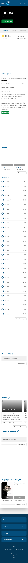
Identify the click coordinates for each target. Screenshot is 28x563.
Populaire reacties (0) (10, 431)
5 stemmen (4, 38)
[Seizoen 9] (14, 218)
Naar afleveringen (20, 319)
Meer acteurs (21, 173)
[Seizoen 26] (14, 296)
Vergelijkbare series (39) (11, 480)
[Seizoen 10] (14, 223)
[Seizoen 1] (14, 182)
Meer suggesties (20, 504)
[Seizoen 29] (14, 309)
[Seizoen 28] (14, 305)
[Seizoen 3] (14, 191)
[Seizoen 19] (14, 264)
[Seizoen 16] (14, 250)
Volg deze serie (8, 21)
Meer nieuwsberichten (19, 427)
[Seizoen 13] (14, 236)
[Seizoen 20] (14, 268)
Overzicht (5, 30)
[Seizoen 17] (14, 254)
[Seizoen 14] (14, 241)
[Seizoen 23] (14, 282)
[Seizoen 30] (14, 314)
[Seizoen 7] (14, 209)
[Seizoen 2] (14, 186)
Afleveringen (22, 30)
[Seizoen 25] (14, 291)
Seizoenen (5, 177)
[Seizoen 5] (14, 200)
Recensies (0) (7, 354)
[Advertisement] (14, 55)
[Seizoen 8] (14, 213)
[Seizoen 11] (14, 227)
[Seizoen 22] (14, 277)
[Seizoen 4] (14, 195)
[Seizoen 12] (14, 232)
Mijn (8, 3)
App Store (9, 549)
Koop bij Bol (5, 112)
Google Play (20, 549)
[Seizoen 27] (14, 300)
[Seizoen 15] (14, 245)
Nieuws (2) (5, 398)
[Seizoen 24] (14, 286)
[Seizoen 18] (14, 259)
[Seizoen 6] (14, 204)
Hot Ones (7, 13)
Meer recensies (21, 363)
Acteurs (14, 30)
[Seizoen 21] (14, 273)
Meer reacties (21, 444)
